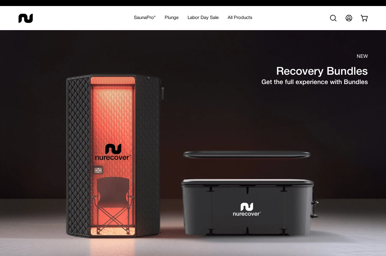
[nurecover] (25, 18)
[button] (171, 18)
